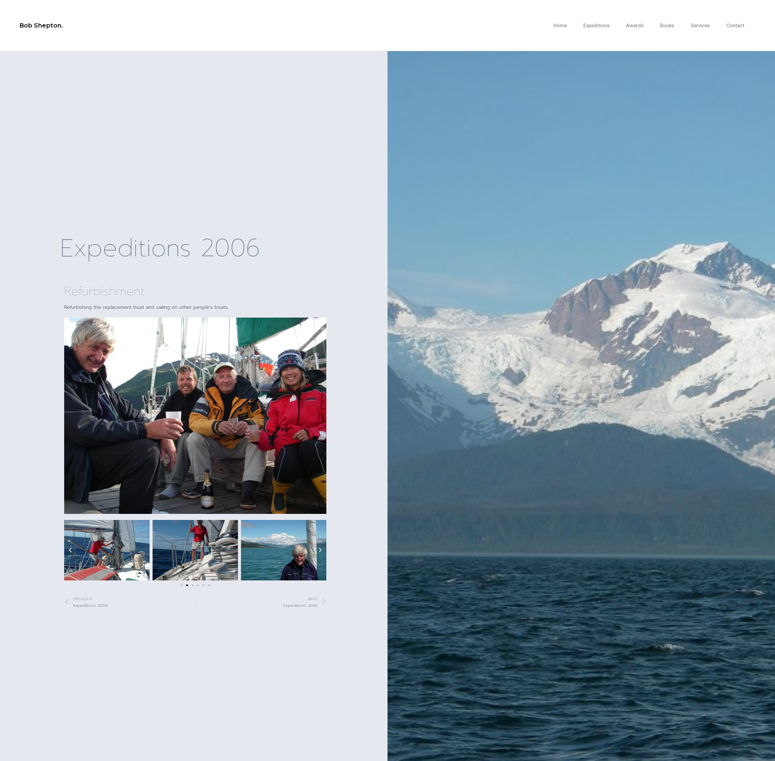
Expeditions (596, 25)
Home (560, 25)
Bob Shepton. (41, 25)
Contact (735, 25)
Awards (635, 25)
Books (667, 25)
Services (700, 25)
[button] (182, 585)
